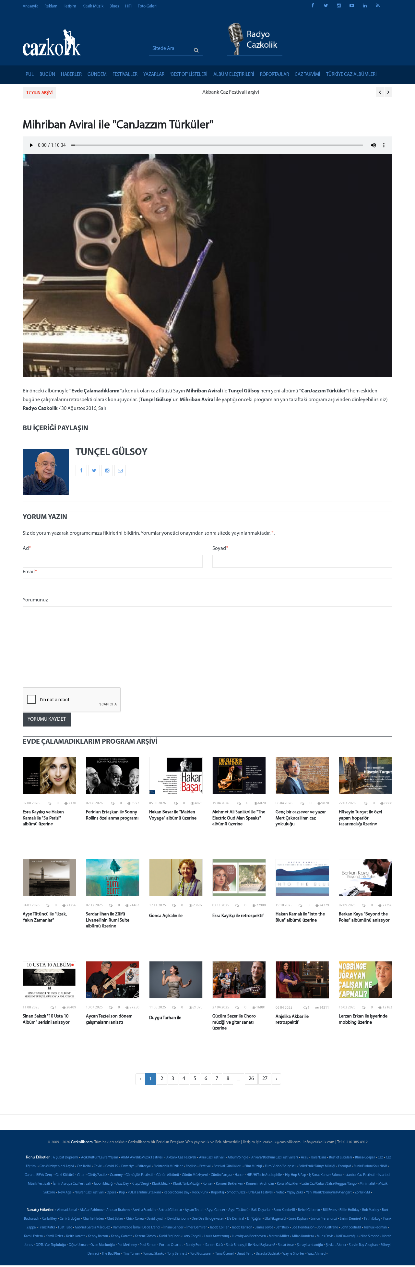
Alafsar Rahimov (91, 1210)
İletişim (70, 6)
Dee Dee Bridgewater (208, 1219)
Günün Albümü (167, 1175)
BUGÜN (47, 74)
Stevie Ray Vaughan (363, 1245)
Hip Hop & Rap (295, 1175)
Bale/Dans (318, 1157)
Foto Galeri (147, 6)
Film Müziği (253, 1166)
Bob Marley (370, 1210)
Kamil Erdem (33, 1236)
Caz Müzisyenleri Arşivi (57, 1166)
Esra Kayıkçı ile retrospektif (238, 915)
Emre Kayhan (298, 1219)
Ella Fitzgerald (275, 1219)
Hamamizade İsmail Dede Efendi (136, 1227)
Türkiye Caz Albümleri (351, 74)
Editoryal (144, 1166)
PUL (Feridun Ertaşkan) (144, 1192)
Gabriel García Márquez (92, 1227)
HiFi (128, 6)
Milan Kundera (303, 1236)
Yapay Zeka (295, 1192)
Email (30, 572)
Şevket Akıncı (336, 1245)
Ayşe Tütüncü (238, 1210)
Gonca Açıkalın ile (166, 915)
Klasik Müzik (92, 6)
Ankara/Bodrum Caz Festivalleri (274, 1157)
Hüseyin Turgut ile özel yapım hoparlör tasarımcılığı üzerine (360, 818)
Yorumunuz (35, 600)
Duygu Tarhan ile (165, 1018)
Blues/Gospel (365, 1157)
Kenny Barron (98, 1236)
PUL (30, 74)
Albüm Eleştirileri (233, 74)
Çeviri (98, 1166)
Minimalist (367, 1184)
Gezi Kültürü (64, 1175)
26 (251, 1078)
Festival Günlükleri (228, 1166)
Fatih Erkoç (372, 1219)
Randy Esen (194, 1245)
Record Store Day (176, 1192)
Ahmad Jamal (67, 1210)
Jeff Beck (282, 1227)
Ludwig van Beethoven (249, 1236)
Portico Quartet (171, 1245)
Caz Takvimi (307, 74)
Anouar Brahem (118, 1210)
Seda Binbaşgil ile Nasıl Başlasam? (250, 1245)
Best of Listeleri (340, 1157)
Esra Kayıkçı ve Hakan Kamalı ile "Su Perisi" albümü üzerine (43, 818)
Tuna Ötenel (224, 1254)
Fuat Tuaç (65, 1227)
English (191, 1166)
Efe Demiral (235, 1219)
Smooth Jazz (236, 1192)
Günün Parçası (221, 1175)
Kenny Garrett (121, 1236)
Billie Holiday (349, 1210)
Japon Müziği (103, 1184)
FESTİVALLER (125, 74)
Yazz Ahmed (316, 1254)
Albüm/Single (238, 1157)
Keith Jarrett (75, 1236)
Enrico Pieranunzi (324, 1219)
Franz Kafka (47, 1227)
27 (264, 1078)
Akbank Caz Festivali (181, 1157)
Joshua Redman (375, 1227)
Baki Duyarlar (261, 1210)
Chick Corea (135, 1219)
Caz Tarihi (84, 1166)
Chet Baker (115, 1219)
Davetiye (128, 1166)
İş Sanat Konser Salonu (325, 1175)
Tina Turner (131, 1254)
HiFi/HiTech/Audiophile (264, 1175)
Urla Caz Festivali (260, 1192)
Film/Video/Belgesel (280, 1166)
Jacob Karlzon (242, 1227)
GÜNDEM (97, 74)
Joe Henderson (303, 1227)
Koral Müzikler (288, 1184)
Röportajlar (274, 74)
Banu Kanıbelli (284, 1210)
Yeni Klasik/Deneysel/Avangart (329, 1192)
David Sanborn (178, 1219)
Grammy (116, 1175)
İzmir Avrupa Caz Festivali (72, 1184)
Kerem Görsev (145, 1236)
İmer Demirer (196, 1227)
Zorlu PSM (362, 1192)
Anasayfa (30, 6)
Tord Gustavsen (201, 1254)
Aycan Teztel (194, 1210)
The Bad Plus (111, 1254)
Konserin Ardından (260, 1184)
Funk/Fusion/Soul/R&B (370, 1166)
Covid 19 (111, 1166)
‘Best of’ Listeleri (189, 74)
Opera (111, 1192)
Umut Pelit (245, 1254)
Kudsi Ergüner (169, 1236)
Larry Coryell (192, 1236)
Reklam (50, 6)
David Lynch (155, 1219)
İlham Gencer (173, 1227)
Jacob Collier (219, 1227)
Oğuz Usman (78, 1245)
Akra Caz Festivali (212, 1157)
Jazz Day (122, 1184)
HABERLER (71, 74)
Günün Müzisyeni (195, 1175)
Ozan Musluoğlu (102, 1245)
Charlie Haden (93, 1219)
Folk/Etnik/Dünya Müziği (317, 1166)
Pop (122, 1192)
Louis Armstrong (216, 1236)
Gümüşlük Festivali (139, 1175)
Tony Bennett (177, 1254)
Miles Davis (325, 1236)
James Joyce (264, 1227)
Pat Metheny (127, 1245)
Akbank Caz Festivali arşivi (91, 92)
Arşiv (304, 1157)
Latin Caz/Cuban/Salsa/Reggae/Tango (329, 1184)
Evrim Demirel (350, 1219)
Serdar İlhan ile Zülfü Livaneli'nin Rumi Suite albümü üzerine (107, 920)
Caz (380, 1157)
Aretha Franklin (144, 1210)
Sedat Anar (286, 1245)
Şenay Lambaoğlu (310, 1245)
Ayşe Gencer (216, 1210)
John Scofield (351, 1227)
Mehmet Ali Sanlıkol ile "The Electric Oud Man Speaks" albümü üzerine (238, 818)
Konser (208, 1184)
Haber (239, 1175)
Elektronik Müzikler (168, 1166)
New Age (65, 1192)
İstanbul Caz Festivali (360, 1175)
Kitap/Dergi (140, 1184)
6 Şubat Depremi (65, 1157)
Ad (27, 548)
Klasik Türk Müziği (186, 1184)
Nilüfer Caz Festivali (89, 1192)
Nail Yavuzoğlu (347, 1236)
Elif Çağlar (254, 1219)
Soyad (220, 548)
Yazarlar (153, 74)
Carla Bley (49, 1219)
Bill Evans (330, 1210)
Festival (205, 1166)
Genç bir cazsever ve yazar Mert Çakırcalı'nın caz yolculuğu (301, 818)
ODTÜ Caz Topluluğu (51, 1245)
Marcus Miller (279, 1236)
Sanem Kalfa (214, 1245)
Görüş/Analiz (97, 1175)
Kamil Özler (54, 1236)
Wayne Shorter (293, 1254)
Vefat (280, 1192)
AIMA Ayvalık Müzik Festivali (142, 1157)
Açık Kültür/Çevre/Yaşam (99, 1157)
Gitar (81, 1175)
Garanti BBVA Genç (39, 1175)
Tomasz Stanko (153, 1254)
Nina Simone (370, 1236)
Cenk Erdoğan (70, 1219)
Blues (114, 6)
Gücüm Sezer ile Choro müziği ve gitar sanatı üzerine (234, 1022)
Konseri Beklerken (229, 1184)
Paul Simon (148, 1245)
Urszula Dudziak (267, 1254)
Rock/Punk (200, 1192)
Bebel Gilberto (309, 1210)
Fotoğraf (344, 1166)
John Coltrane (327, 1227)
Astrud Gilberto (170, 1210)
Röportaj (217, 1192)
